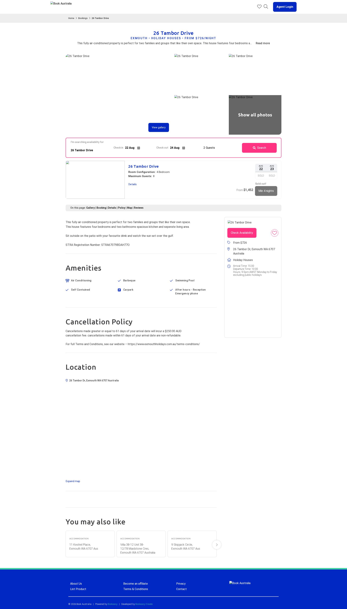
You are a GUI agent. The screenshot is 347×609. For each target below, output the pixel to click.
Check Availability (242, 232)
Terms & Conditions (135, 589)
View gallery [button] (159, 127)
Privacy (181, 583)
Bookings (83, 18)
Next (216, 544)
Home (71, 18)
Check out (162, 147)
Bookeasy (112, 604)
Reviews (138, 207)
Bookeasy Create (144, 604)
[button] (283, 7)
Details (112, 207)
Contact (181, 589)
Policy (121, 207)
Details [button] (132, 184)
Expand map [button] (73, 481)
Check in (118, 147)
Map (129, 207)
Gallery (90, 207)
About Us (76, 583)
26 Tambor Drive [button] (143, 166)
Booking (101, 207)
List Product (78, 589)
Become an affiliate (135, 583)
